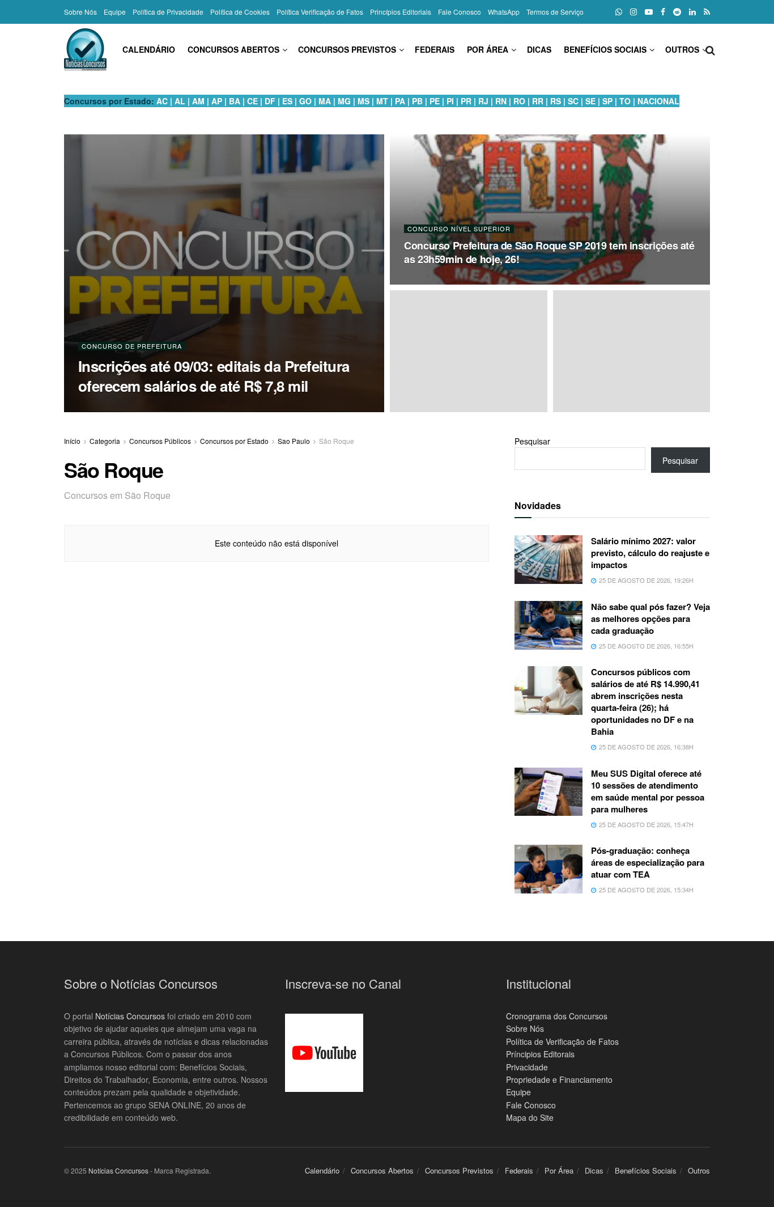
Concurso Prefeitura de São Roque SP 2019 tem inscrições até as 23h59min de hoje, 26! (549, 252)
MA (324, 101)
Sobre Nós (80, 11)
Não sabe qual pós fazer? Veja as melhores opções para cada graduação (650, 618)
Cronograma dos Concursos (556, 1016)
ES (287, 101)
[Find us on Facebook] (663, 12)
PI (450, 101)
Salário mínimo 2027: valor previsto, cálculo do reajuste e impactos (650, 553)
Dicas (539, 49)
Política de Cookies (240, 11)
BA (234, 101)
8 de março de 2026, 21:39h (216, 408)
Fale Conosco (459, 11)
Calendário (148, 49)
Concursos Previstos (347, 49)
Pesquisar (532, 441)
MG (344, 101)
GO (305, 101)
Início (72, 441)
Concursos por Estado (234, 441)
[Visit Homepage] (85, 49)
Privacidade (527, 1067)
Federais (434, 49)
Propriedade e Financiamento (559, 1079)
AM (198, 101)
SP (607, 101)
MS (363, 101)
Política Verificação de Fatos (320, 11)
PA (400, 101)
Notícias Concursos (130, 1016)
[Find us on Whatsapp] (618, 12)
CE (252, 101)
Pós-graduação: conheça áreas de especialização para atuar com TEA (647, 862)
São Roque (336, 441)
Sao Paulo (294, 441)
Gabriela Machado (127, 408)
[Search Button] (710, 49)
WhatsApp (504, 11)
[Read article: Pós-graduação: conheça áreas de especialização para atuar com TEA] (548, 869)
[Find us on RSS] (707, 12)
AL (180, 101)
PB (417, 101)
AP (216, 101)
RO (519, 101)
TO (625, 101)
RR (537, 101)
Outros (682, 49)
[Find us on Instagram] (633, 12)
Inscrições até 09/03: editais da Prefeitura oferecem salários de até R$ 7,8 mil (214, 375)
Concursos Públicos (160, 441)
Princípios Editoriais (400, 11)
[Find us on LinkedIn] (692, 12)
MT (382, 101)
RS (555, 101)
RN (501, 101)
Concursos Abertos (233, 49)
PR (466, 101)
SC (573, 101)
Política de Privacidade (168, 11)
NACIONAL (658, 101)
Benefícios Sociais (605, 49)
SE (590, 101)
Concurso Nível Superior (459, 229)
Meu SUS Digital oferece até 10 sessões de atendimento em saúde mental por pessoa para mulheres (647, 791)
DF (270, 101)
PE (434, 101)
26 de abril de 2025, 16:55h (452, 281)
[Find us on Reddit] (677, 12)
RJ (483, 101)
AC (162, 101)
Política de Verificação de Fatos (562, 1041)
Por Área (487, 49)
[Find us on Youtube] (649, 12)
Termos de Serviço (555, 11)
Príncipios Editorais (540, 1054)
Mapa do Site (530, 1117)
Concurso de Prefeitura (132, 346)
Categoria (105, 441)
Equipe (115, 11)
